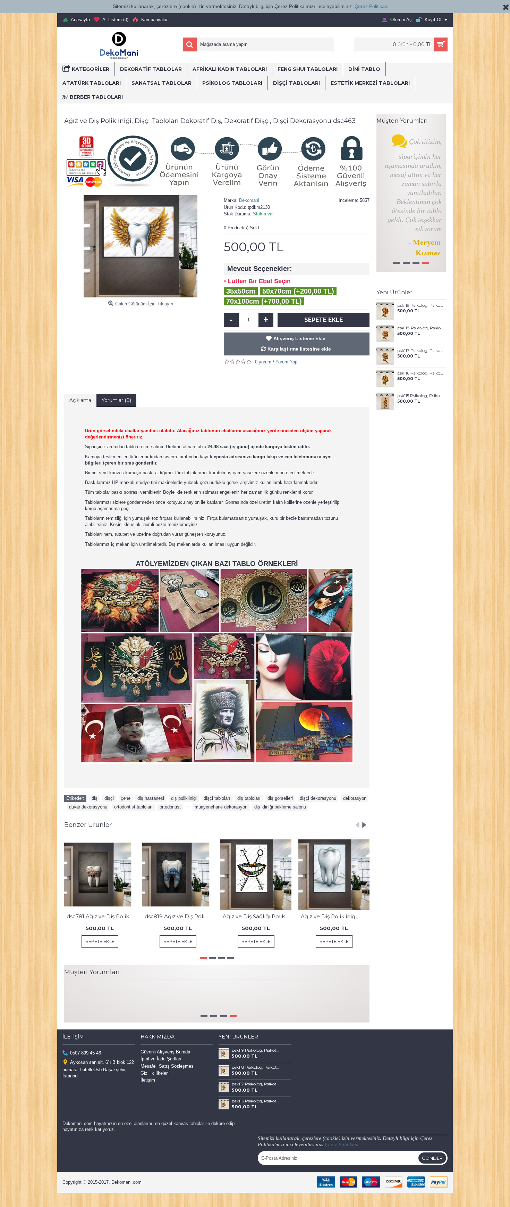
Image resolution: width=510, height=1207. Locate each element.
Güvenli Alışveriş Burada (165, 1066)
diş (94, 798)
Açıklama (80, 400)
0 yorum (263, 361)
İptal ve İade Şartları (161, 1073)
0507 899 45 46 (85, 1067)
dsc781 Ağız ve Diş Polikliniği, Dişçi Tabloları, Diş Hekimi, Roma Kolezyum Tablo (101, 916)
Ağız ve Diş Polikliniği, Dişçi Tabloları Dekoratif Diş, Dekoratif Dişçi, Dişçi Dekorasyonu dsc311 (335, 916)
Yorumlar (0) (116, 400)
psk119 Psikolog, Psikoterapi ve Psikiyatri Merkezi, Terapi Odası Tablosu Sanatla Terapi (420, 305)
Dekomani (249, 200)
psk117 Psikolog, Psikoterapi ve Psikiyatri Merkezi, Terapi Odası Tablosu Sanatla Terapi (420, 350)
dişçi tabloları (217, 798)
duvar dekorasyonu (88, 807)
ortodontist (170, 807)
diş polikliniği (184, 798)
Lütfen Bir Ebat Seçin (259, 281)
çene (125, 798)
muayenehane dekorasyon (221, 807)
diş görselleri (280, 798)
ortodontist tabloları (133, 807)
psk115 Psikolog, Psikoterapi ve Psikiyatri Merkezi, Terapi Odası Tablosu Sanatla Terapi (420, 395)
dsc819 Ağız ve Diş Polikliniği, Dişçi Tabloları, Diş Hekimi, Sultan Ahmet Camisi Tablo (179, 916)
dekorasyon (354, 798)
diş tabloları (249, 798)
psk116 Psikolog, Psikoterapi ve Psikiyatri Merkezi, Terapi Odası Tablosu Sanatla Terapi (420, 373)
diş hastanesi (150, 798)
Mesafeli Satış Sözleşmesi (168, 1080)
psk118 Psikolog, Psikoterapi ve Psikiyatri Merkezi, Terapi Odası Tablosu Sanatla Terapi (420, 328)
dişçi (109, 798)
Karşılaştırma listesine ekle (299, 349)
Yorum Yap (286, 361)
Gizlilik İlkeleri (155, 1087)
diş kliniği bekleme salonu (280, 807)
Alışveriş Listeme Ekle (299, 338)
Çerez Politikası (372, 6)
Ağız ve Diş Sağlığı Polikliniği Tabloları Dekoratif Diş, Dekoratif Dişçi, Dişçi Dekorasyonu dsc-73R (257, 916)
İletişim (148, 1094)
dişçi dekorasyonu (318, 798)
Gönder (432, 1172)
